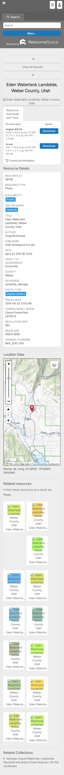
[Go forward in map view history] (8, 415)
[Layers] (54, 365)
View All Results (33, 67)
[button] (32, 408)
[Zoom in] (8, 364)
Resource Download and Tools (12, 114)
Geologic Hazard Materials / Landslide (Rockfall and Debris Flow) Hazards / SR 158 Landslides (30, 762)
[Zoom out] (8, 401)
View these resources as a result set (28, 489)
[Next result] (33, 75)
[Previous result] (33, 59)
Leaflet (15, 463)
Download (49, 130)
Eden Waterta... (16, 529)
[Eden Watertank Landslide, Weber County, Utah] (32, 101)
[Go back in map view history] (8, 420)
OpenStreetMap (39, 463)
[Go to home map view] (8, 409)
